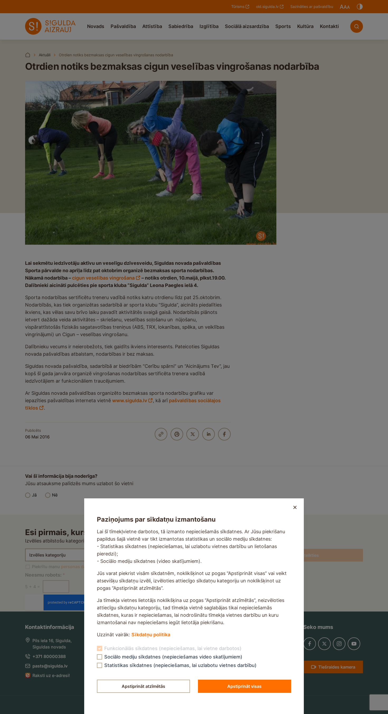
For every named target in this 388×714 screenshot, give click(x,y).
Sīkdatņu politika (150, 634)
